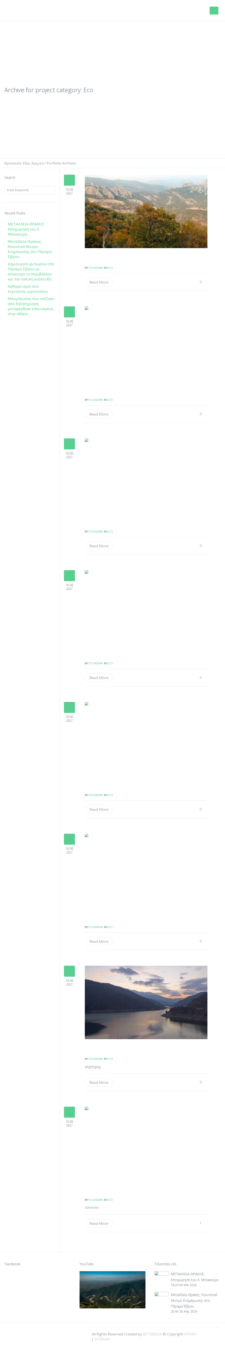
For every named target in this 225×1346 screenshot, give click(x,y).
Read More (98, 282)
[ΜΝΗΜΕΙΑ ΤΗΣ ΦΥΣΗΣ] (146, 738)
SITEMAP (102, 1339)
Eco (110, 268)
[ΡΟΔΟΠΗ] (146, 870)
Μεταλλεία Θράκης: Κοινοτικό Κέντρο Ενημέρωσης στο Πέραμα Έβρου (30, 249)
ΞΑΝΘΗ (101, 1050)
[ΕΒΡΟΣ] (146, 1143)
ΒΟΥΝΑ (101, 259)
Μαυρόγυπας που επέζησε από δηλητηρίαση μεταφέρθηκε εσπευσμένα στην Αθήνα (31, 306)
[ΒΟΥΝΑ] (146, 211)
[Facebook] (199, 1333)
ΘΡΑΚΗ (22, 11)
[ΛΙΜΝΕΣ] (146, 607)
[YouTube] (214, 1333)
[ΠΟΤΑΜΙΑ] (146, 475)
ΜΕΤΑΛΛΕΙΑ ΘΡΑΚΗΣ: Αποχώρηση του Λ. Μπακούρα (26, 229)
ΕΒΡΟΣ (101, 1191)
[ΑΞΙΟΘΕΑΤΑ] (146, 343)
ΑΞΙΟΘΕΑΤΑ (101, 391)
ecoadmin (96, 268)
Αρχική (37, 163)
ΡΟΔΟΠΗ (101, 918)
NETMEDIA (152, 1334)
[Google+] (206, 1333)
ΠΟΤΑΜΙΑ (101, 522)
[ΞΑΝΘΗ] (146, 1002)
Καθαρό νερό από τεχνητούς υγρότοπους (28, 289)
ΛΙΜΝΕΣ (101, 654)
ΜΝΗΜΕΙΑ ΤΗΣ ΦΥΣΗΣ (101, 786)
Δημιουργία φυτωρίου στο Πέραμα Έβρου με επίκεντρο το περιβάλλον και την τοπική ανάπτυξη (31, 271)
